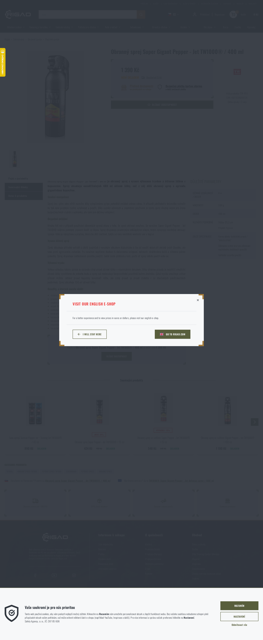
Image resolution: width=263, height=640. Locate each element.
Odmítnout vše (239, 625)
